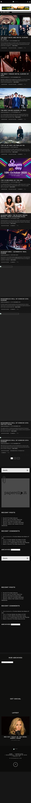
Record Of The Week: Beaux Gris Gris (16, 544)
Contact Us (16, 756)
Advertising (19, 753)
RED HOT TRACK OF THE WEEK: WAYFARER (13, 522)
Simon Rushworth (5, 77)
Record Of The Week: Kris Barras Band (12, 521)
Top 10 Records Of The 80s (12, 180)
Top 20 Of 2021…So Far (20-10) (13, 145)
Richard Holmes (4, 40)
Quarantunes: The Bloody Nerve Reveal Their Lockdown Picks (14, 216)
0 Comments (20, 84)
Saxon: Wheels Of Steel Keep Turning (17, 541)
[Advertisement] (15, 573)
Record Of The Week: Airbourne (10, 518)
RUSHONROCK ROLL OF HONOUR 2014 (17, 450)
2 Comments (3, 452)
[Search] (27, 2)
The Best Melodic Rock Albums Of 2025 (16, 539)
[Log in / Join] (29, 2)
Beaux (4, 544)
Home (11, 753)
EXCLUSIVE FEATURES (12, 84)
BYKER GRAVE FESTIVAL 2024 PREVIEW (20, 542)
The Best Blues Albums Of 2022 (13, 110)
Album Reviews (4, 84)
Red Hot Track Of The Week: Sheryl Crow (12, 519)
